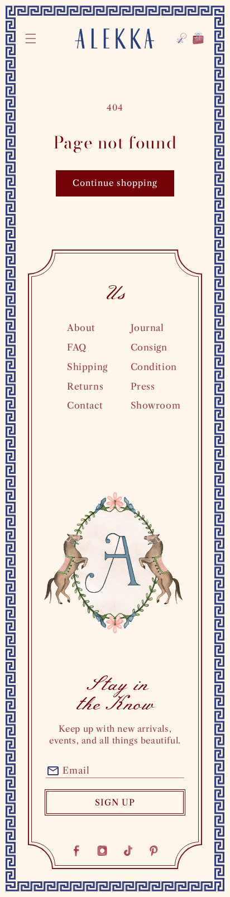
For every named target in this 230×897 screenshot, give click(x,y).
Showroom (156, 405)
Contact (85, 405)
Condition (154, 366)
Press (143, 386)
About (81, 327)
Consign (149, 347)
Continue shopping (115, 183)
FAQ (77, 347)
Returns (85, 386)
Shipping (87, 366)
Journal (147, 327)
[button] (30, 38)
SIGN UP (115, 802)
